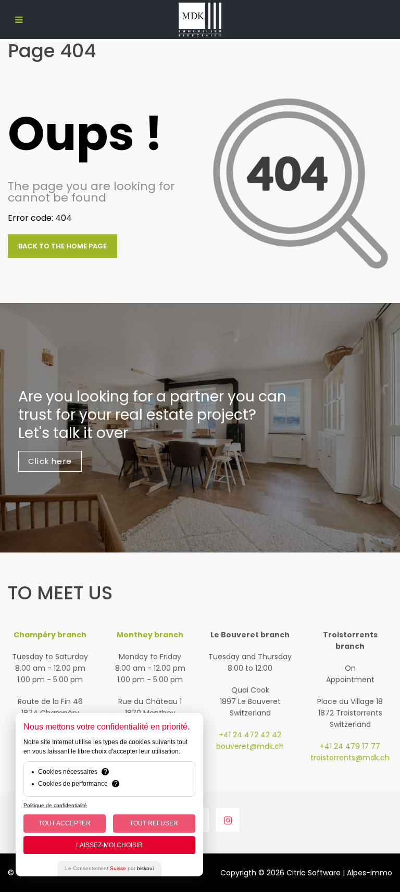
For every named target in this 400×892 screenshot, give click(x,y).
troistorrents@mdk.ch (350, 757)
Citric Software (313, 873)
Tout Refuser (154, 823)
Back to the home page (62, 246)
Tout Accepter (65, 823)
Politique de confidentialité (55, 805)
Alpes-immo (369, 873)
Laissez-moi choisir (109, 845)
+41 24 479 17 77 (350, 746)
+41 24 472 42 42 (250, 735)
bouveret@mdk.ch (250, 746)
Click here (50, 461)
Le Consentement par (109, 868)
